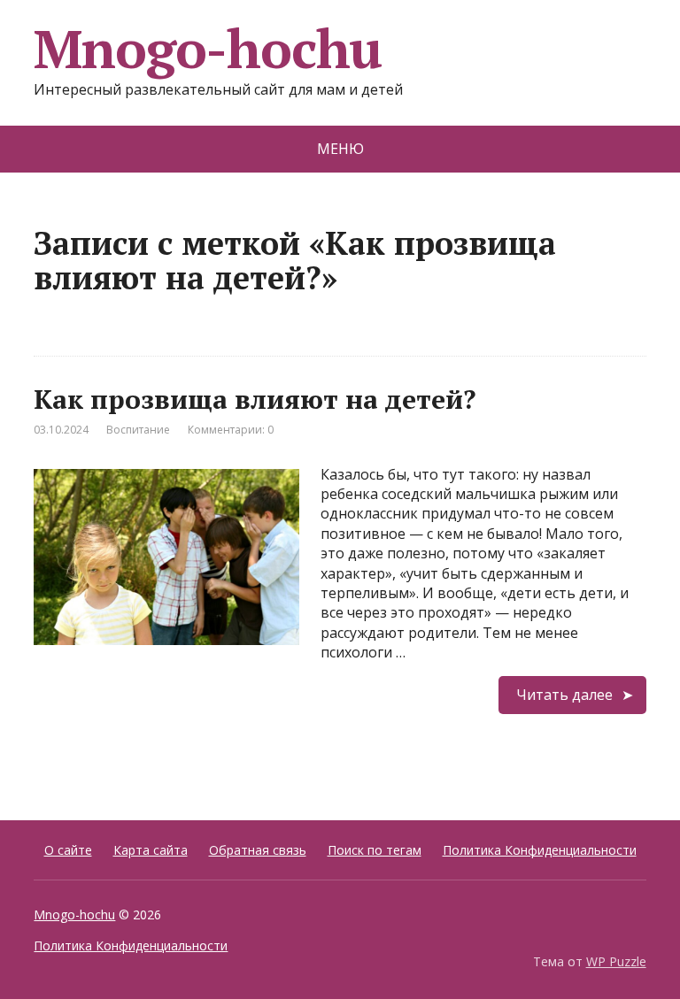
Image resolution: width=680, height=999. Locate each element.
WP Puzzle (616, 961)
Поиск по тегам (374, 849)
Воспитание (138, 429)
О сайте (68, 849)
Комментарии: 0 (231, 429)
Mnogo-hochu (208, 49)
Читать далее (564, 694)
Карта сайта (150, 849)
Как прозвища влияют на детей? (254, 399)
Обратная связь (257, 849)
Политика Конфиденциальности (540, 849)
